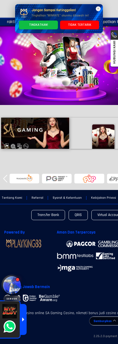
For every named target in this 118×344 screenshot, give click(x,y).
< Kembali (35, 133)
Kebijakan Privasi (103, 198)
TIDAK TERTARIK (79, 25)
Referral (37, 198)
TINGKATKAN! (38, 25)
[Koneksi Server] (12, 285)
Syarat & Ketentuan (67, 198)
